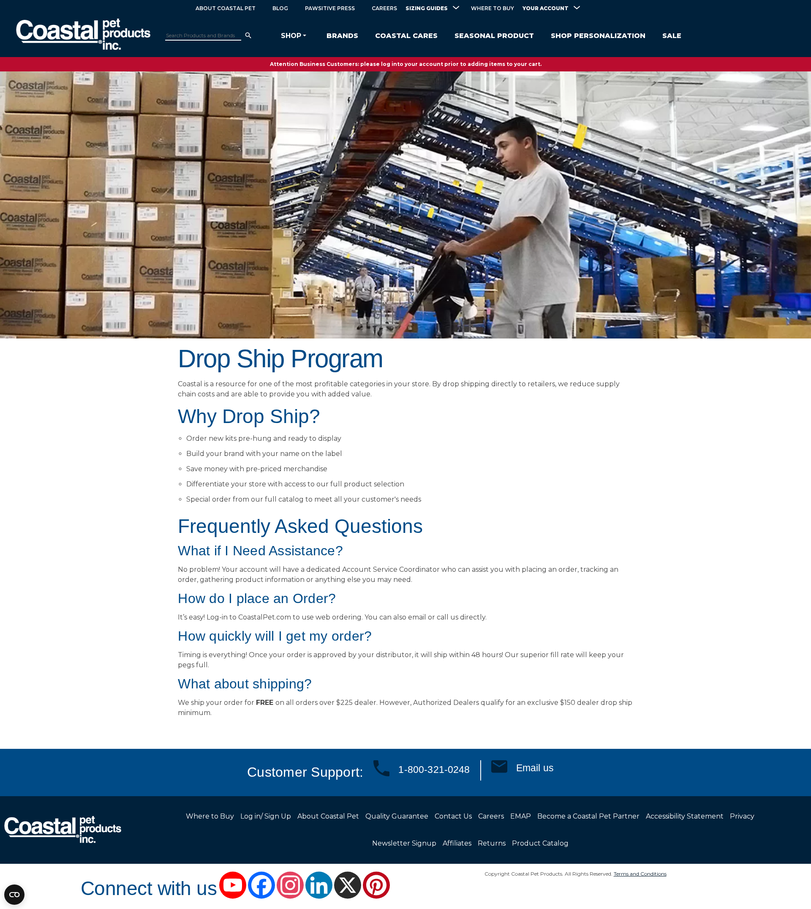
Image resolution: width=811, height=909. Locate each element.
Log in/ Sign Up (265, 816)
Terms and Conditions (640, 874)
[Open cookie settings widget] (14, 894)
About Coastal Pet (226, 8)
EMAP (520, 816)
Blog (280, 8)
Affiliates (457, 843)
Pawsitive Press (330, 8)
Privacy (742, 816)
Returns (492, 843)
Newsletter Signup (404, 843)
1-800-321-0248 (434, 769)
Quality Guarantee (396, 816)
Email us (535, 767)
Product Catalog (540, 843)
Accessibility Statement (685, 816)
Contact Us (453, 816)
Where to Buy (492, 8)
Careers (384, 8)
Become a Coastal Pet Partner (588, 816)
